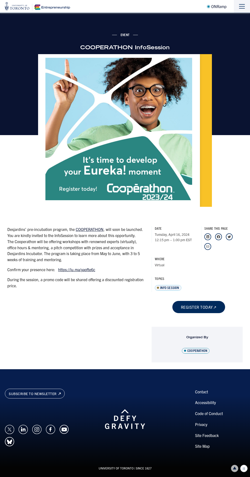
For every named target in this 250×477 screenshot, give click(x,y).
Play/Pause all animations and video (244, 468)
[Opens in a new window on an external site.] (9, 428)
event (125, 34)
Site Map (202, 446)
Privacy (201, 424)
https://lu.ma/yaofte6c (76, 269)
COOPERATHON (90, 229)
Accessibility (205, 402)
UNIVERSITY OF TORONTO (116, 468)
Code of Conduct (209, 413)
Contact (201, 391)
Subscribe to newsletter (33, 393)
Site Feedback (207, 435)
